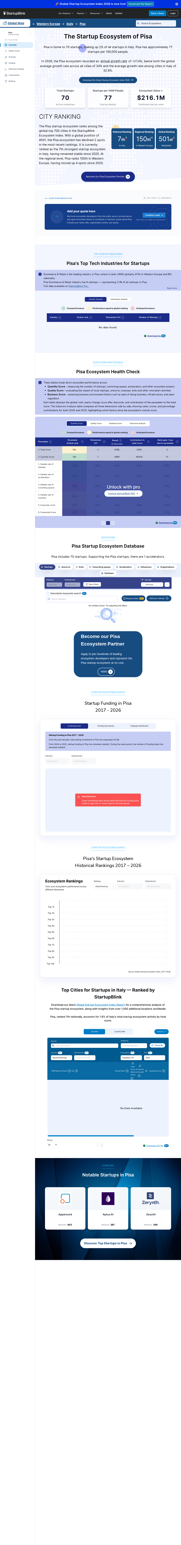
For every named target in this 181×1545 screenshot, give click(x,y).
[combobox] (157, 23)
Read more (172, 288)
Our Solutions (65, 13)
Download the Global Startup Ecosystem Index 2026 (106, 80)
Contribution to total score (139, 442)
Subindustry (79, 1053)
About (109, 13)
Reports (80, 13)
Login (173, 13)
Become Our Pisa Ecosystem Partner (105, 176)
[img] (162, 91)
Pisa (83, 24)
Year (145, 1053)
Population (125, 1053)
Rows (49, 1140)
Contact (118, 13)
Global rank (84, 317)
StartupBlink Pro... (79, 286)
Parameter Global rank (74, 442)
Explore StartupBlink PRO (121, 493)
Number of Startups (149, 317)
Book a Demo (157, 13)
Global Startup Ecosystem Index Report (101, 1004)
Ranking (97, 881)
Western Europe (48, 24)
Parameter (44, 441)
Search (54, 1041)
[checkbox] (116, 444)
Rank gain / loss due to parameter (167, 442)
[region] (108, 612)
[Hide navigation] (30, 33)
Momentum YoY (114, 317)
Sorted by (124, 1041)
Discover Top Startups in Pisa (105, 1243)
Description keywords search (65, 593)
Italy (69, 24)
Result (116, 440)
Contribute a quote (152, 215)
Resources (95, 13)
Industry (55, 317)
